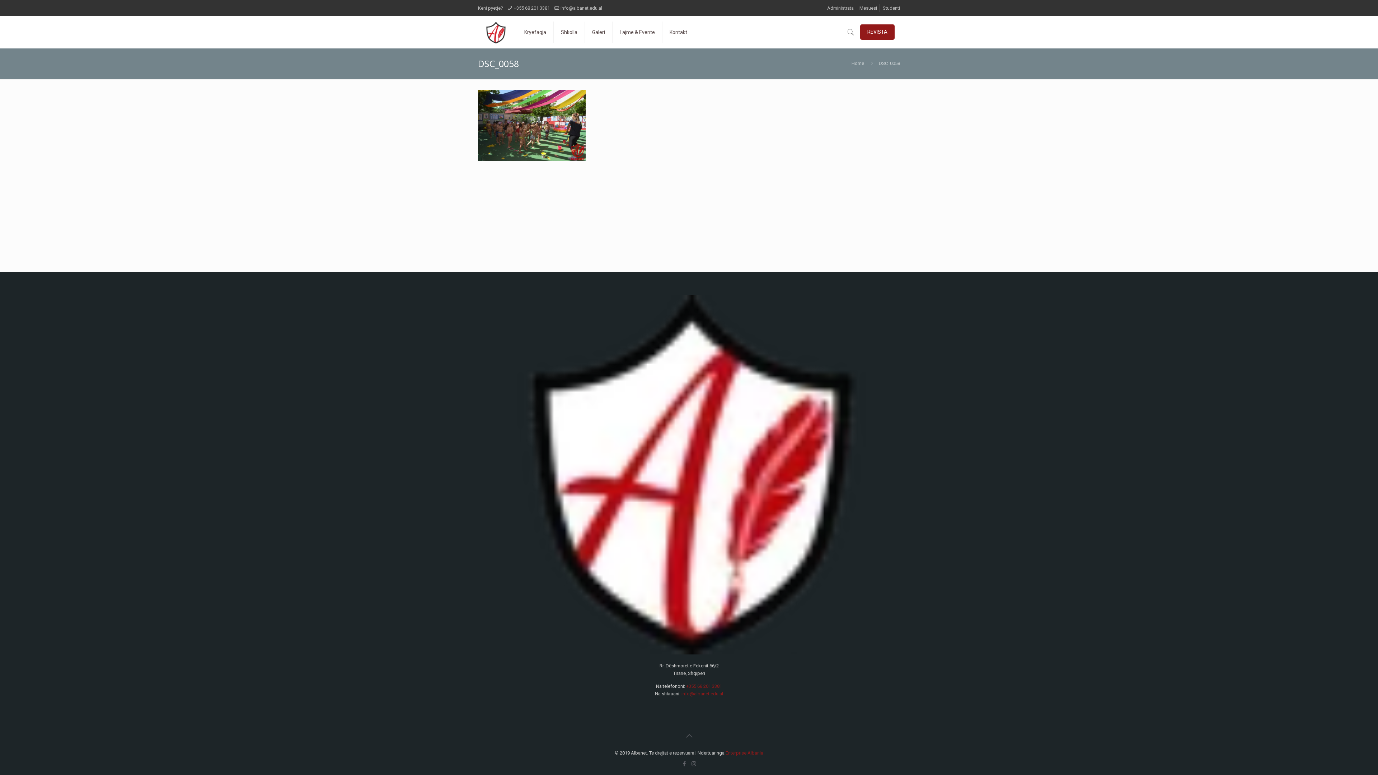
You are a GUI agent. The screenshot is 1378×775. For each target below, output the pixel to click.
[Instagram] (694, 764)
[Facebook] (684, 764)
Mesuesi (868, 8)
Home (858, 63)
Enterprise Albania (744, 753)
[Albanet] (495, 32)
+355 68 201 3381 (532, 8)
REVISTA (877, 32)
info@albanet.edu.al (581, 8)
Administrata (840, 8)
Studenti (891, 8)
